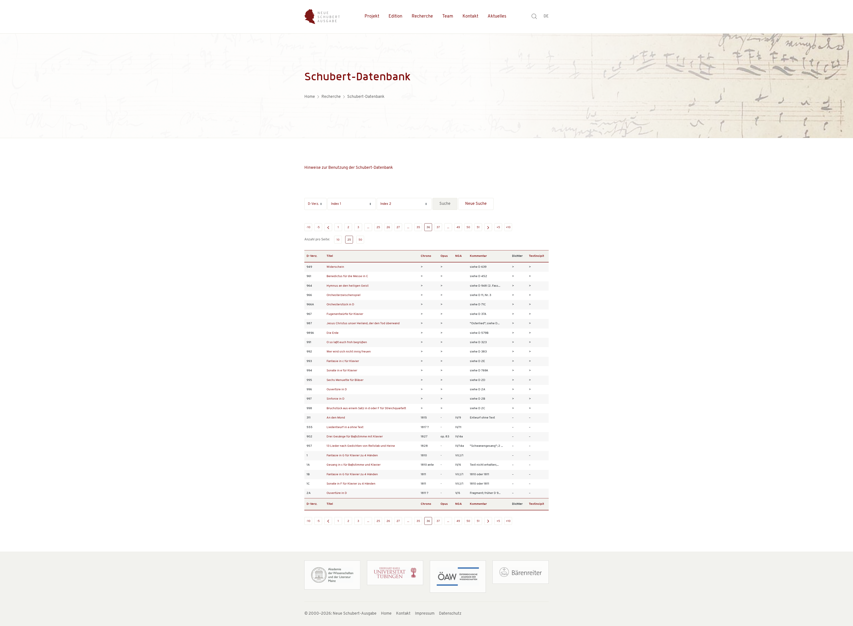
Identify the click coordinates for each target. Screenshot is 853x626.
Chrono (426, 256)
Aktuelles (497, 16)
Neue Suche (476, 204)
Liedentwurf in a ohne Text (345, 427)
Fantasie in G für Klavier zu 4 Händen (352, 455)
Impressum (424, 614)
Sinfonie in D (336, 399)
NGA (458, 256)
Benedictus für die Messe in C (347, 276)
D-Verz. (312, 256)
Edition (395, 16)
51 (478, 227)
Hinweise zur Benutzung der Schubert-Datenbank (348, 168)
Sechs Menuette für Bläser (345, 380)
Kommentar (478, 256)
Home (386, 614)
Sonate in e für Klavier (342, 370)
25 (378, 227)
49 (458, 227)
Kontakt (470, 16)
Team (447, 16)
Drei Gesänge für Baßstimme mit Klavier (355, 436)
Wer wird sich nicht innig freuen (349, 351)
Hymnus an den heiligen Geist (348, 286)
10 (338, 239)
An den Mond (336, 417)
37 (438, 227)
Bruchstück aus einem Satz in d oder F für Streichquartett (366, 408)
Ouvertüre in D (337, 389)
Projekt (372, 16)
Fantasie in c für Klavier (343, 361)
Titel (330, 256)
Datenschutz (450, 614)
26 (388, 227)
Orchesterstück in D (340, 304)
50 (468, 227)
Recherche (422, 16)
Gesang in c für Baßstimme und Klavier (354, 465)
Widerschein (335, 267)
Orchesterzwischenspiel (344, 295)
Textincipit (536, 256)
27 (398, 227)
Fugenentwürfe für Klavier (345, 314)
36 (428, 227)
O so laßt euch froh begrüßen (347, 342)
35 (418, 227)
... (368, 227)
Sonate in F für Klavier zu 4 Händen (351, 483)
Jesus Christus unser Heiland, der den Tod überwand (363, 323)
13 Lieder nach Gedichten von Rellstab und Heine (361, 446)
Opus (444, 256)
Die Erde (333, 333)
